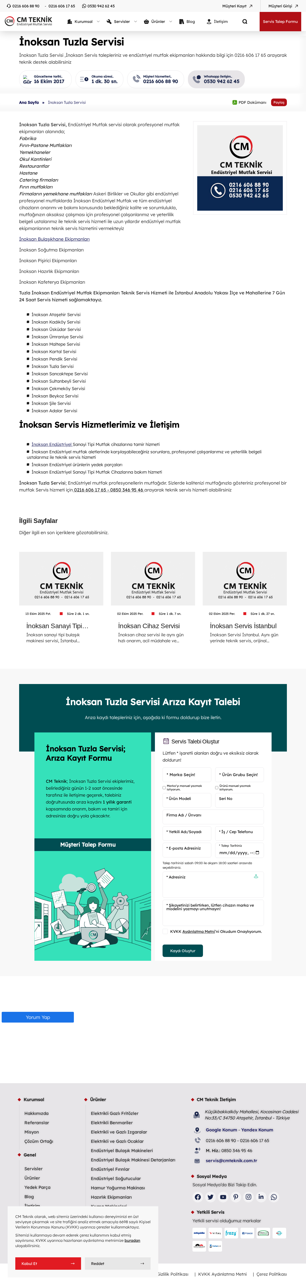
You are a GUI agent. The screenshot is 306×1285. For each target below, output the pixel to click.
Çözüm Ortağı (38, 1141)
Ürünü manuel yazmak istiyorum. (235, 787)
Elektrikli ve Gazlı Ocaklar (117, 1141)
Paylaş (278, 102)
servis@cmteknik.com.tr (231, 1160)
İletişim (32, 1206)
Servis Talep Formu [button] (280, 21)
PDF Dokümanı (249, 102)
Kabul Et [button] (29, 1263)
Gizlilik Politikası (172, 1274)
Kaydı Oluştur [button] (182, 950)
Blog (29, 1196)
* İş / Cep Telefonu (236, 831)
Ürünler (32, 1178)
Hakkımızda (36, 1113)
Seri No (225, 798)
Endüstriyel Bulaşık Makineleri (122, 1150)
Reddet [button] (97, 1263)
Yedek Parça (37, 1187)
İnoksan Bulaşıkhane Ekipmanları (54, 239)
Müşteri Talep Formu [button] (88, 844)
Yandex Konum (257, 1130)
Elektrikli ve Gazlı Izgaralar (119, 1132)
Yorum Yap (38, 1017)
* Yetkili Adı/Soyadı (184, 831)
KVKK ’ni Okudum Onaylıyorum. (216, 931)
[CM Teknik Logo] (26, 21)
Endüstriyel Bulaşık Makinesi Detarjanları (133, 1160)
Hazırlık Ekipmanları (111, 1197)
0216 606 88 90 (25, 6)
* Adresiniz (176, 877)
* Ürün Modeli (178, 798)
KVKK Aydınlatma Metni (222, 1274)
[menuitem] (83, 21)
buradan (132, 1240)
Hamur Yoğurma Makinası (118, 1188)
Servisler (33, 1168)
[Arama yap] (241, 21)
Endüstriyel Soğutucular (116, 1178)
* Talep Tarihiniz (230, 845)
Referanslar (36, 1122)
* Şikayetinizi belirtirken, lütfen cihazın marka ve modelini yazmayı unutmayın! (210, 907)
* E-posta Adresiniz (183, 848)
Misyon (31, 1132)
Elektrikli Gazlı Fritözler (114, 1113)
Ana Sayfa (29, 102)
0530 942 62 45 (101, 6)
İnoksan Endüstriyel (52, 444)
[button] (256, 877)
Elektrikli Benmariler (112, 1122)
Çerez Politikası (272, 1274)
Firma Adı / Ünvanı (183, 815)
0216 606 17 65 (62, 6)
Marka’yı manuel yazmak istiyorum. (184, 787)
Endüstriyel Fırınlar (110, 1169)
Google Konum (221, 1130)
